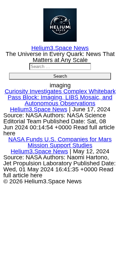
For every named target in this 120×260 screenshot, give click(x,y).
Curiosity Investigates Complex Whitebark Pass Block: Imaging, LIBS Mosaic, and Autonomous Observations (60, 97)
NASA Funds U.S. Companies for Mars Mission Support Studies (60, 142)
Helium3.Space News (38, 109)
